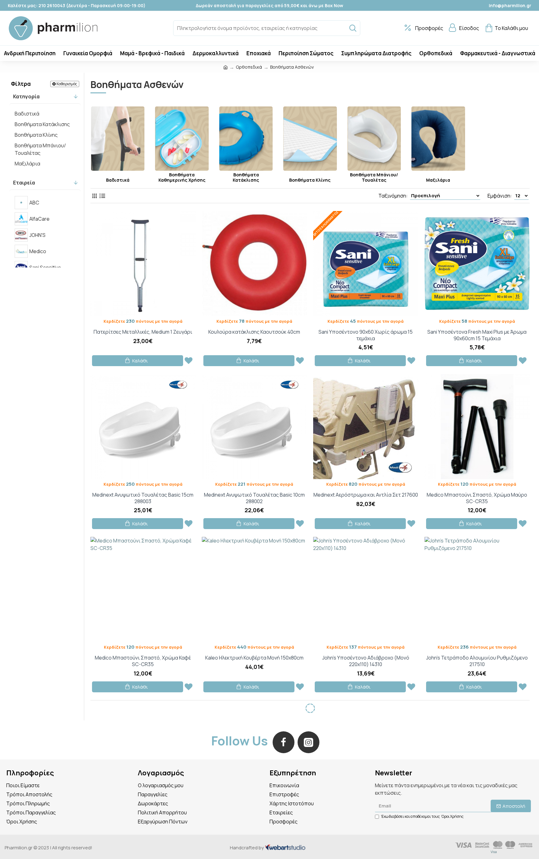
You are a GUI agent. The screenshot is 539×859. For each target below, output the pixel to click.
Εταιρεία (24, 182)
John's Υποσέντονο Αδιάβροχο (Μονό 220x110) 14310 (365, 661)
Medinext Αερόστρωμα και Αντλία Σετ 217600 (365, 495)
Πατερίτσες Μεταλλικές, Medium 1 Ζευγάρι (143, 332)
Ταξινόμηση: (393, 195)
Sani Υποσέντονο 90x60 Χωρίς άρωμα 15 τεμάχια (365, 335)
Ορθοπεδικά (249, 67)
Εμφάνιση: (500, 195)
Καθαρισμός (66, 83)
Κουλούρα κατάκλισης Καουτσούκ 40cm (254, 332)
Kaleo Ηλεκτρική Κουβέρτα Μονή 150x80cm (254, 658)
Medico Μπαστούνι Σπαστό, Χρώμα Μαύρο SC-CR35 (477, 498)
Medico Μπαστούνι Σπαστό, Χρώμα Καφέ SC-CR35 (143, 661)
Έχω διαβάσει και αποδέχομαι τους (422, 816)
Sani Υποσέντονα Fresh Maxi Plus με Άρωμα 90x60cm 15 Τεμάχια (477, 335)
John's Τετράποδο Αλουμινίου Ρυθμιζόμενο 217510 (477, 661)
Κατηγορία (26, 96)
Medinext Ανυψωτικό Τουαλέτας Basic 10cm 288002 (254, 498)
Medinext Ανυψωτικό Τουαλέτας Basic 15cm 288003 (142, 498)
